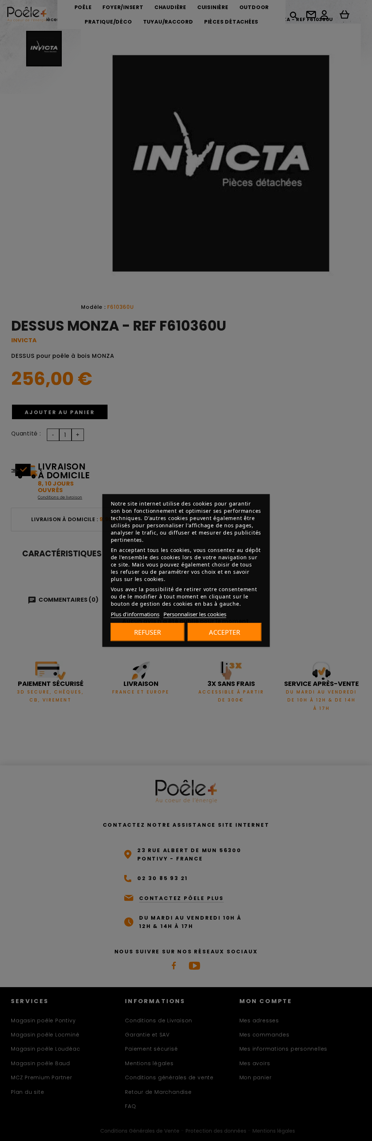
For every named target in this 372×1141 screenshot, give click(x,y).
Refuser (147, 632)
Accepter (224, 632)
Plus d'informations (135, 614)
